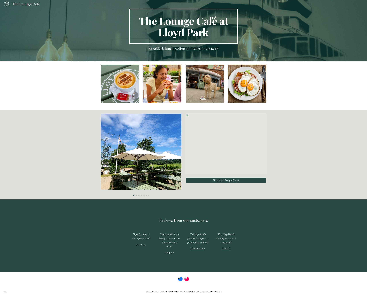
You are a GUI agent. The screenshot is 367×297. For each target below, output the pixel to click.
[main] (183, 26)
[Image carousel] (141, 155)
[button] (5, 292)
